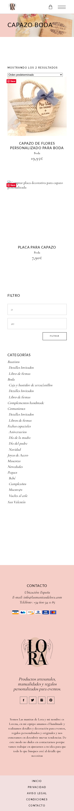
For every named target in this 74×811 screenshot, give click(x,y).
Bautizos (13, 362)
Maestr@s (15, 489)
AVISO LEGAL (37, 793)
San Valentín (16, 502)
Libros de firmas (20, 420)
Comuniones (16, 408)
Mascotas (13, 461)
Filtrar (54, 336)
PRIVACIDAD (37, 787)
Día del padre (18, 443)
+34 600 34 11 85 (44, 602)
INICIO (37, 781)
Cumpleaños (17, 484)
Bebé (12, 478)
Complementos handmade (25, 403)
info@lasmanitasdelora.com (42, 597)
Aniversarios (17, 432)
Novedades (14, 466)
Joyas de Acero (17, 455)
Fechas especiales (19, 426)
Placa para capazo (37, 247)
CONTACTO (37, 805)
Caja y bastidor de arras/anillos (30, 385)
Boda (37, 153)
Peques (12, 472)
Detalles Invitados (21, 367)
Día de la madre (20, 437)
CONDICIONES (37, 799)
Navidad (15, 449)
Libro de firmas (19, 373)
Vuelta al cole (18, 496)
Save (12, 81)
